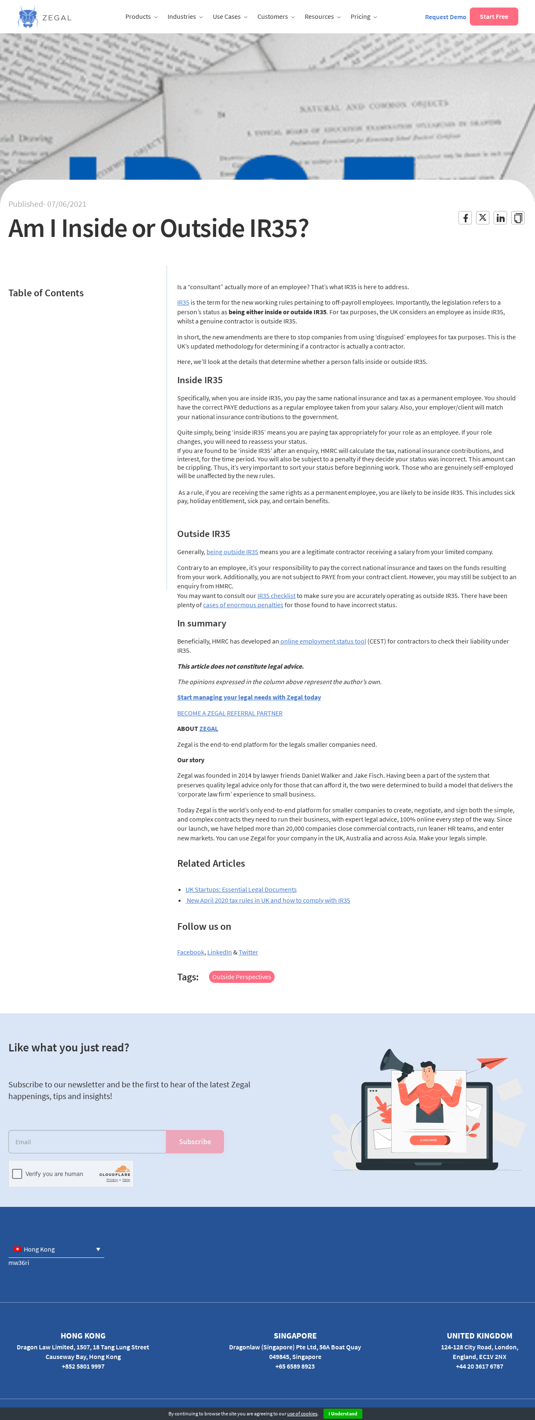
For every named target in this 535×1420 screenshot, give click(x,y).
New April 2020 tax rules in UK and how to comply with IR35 (268, 900)
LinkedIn (219, 952)
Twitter (248, 952)
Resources (319, 16)
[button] (56, 1248)
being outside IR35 (232, 551)
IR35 (183, 302)
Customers (272, 16)
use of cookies (302, 1413)
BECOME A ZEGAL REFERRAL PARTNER (230, 713)
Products (138, 16)
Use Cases (227, 16)
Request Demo (445, 17)
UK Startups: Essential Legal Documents (241, 889)
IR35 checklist (276, 595)
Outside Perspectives (241, 976)
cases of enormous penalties (243, 605)
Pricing (360, 16)
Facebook (190, 952)
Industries (182, 16)
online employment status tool (322, 641)
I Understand (343, 1413)
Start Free (494, 16)
